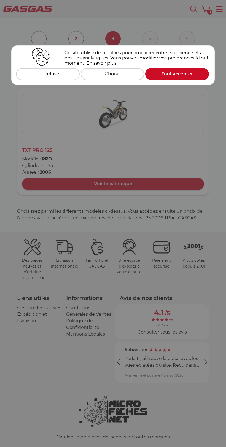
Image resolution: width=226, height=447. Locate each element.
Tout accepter (177, 74)
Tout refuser (47, 74)
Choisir (112, 74)
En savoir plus (101, 63)
